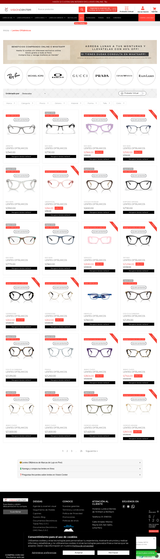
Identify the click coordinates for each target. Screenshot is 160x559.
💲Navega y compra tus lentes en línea (37, 469)
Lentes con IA (40, 17)
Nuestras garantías (70, 506)
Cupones (37, 513)
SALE (81, 17)
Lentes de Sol (7, 17)
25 (81, 451)
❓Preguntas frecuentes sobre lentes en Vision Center (44, 475)
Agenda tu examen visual (44, 506)
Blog (108, 17)
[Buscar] (82, 9)
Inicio (6, 30)
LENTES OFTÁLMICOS (17, 148)
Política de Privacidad (72, 513)
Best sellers (72, 17)
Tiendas (101, 17)
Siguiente (91, 451)
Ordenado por (12, 93)
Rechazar (113, 553)
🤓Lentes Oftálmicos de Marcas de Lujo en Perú (41, 462)
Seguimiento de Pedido (44, 510)
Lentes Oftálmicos (24, 17)
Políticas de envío (70, 520)
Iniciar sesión (143, 12)
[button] (10, 103)
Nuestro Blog (39, 517)
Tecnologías (90, 17)
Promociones (68, 517)
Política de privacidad (83, 546)
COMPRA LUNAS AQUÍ (147, 17)
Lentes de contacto (56, 17)
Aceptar (79, 553)
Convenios (117, 17)
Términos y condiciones (73, 510)
